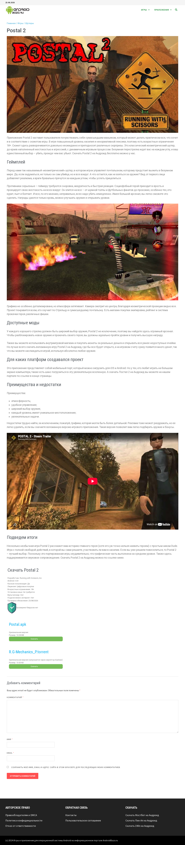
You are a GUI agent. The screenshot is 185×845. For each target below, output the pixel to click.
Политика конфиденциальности (23, 820)
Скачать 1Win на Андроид (139, 825)
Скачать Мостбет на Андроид (142, 815)
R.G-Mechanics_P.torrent (29, 651)
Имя (10, 739)
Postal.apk (17, 624)
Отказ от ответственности (20, 825)
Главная (11, 23)
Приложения (161, 9)
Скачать (34, 639)
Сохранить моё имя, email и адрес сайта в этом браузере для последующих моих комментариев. (66, 767)
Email (10, 752)
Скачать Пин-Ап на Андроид (141, 820)
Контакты (70, 815)
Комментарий (15, 697)
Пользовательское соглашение (83, 820)
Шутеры (29, 23)
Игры (144, 9)
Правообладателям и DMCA (21, 815)
